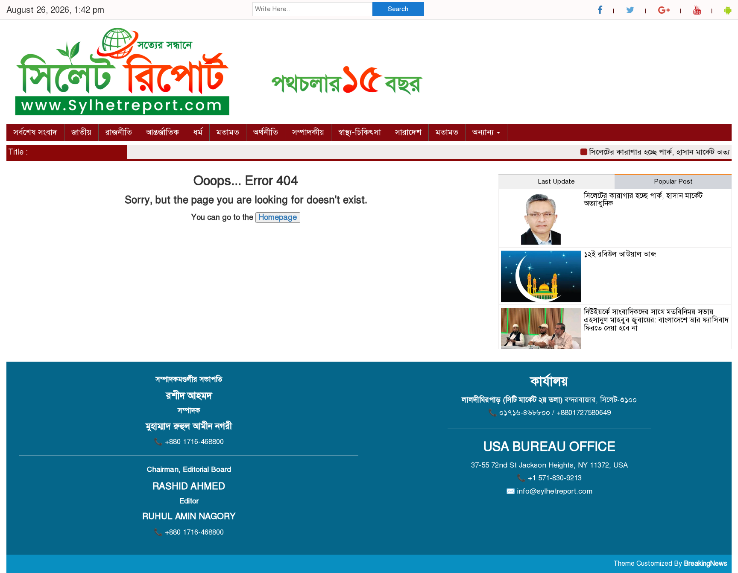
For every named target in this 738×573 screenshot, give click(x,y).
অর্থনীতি (265, 132)
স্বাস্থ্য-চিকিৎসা (359, 132)
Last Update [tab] (556, 181)
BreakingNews (705, 563)
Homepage (278, 217)
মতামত (228, 132)
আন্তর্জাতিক (162, 132)
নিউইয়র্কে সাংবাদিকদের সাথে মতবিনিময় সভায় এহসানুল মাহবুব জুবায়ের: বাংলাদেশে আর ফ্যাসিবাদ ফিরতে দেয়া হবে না (656, 319)
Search (398, 9)
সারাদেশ (408, 132)
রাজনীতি (118, 132)
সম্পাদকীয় (308, 132)
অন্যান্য (484, 132)
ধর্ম (197, 132)
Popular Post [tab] (673, 181)
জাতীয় (81, 132)
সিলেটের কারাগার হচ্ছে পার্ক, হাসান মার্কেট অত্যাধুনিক (643, 199)
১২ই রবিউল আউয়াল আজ (620, 254)
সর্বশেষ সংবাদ (35, 132)
